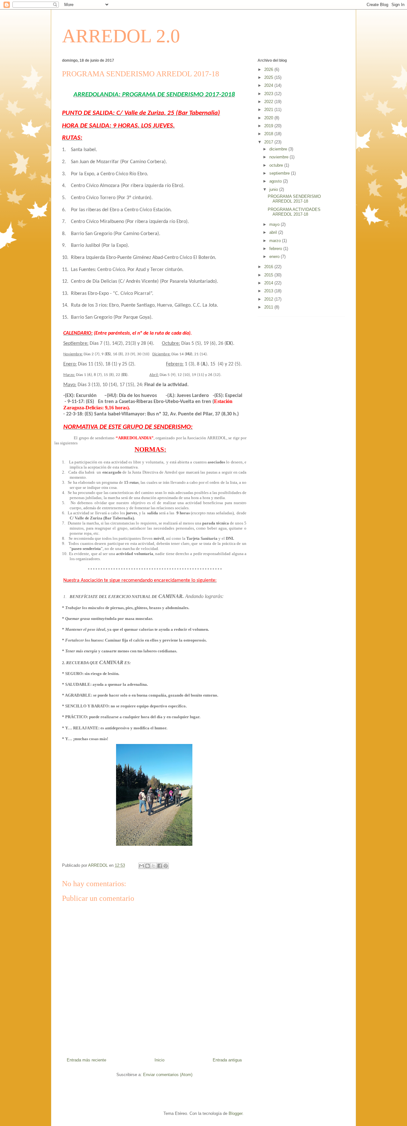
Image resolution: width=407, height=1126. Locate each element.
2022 (269, 101)
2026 (269, 69)
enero (275, 256)
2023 (269, 93)
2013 (269, 290)
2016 (269, 266)
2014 (269, 283)
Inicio (159, 1060)
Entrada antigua (227, 1060)
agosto (276, 181)
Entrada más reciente (86, 1060)
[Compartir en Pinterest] (165, 866)
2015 (269, 275)
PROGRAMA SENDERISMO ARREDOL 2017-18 (294, 199)
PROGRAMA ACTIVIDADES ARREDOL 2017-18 (294, 212)
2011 (269, 307)
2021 (269, 109)
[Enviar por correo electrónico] (141, 866)
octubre (276, 165)
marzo (275, 240)
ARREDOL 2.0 (121, 35)
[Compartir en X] (153, 866)
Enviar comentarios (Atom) (167, 1074)
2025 (269, 77)
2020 (269, 117)
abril (273, 232)
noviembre (279, 157)
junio (274, 189)
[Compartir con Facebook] (159, 866)
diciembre (278, 149)
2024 (269, 85)
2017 (269, 142)
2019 (269, 125)
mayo (275, 224)
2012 (269, 299)
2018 (269, 133)
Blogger (235, 1113)
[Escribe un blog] (147, 866)
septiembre (280, 173)
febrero (276, 248)
